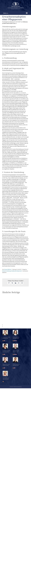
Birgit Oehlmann (16, 337)
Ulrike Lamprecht (16, 364)
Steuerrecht (19, 271)
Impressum (11, 386)
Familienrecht (14, 271)
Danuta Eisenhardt (6, 350)
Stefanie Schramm (6, 364)
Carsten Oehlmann (7, 269)
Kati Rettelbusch (6, 377)
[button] (15, 324)
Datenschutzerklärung (17, 386)
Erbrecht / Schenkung (6, 271)
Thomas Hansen (16, 350)
